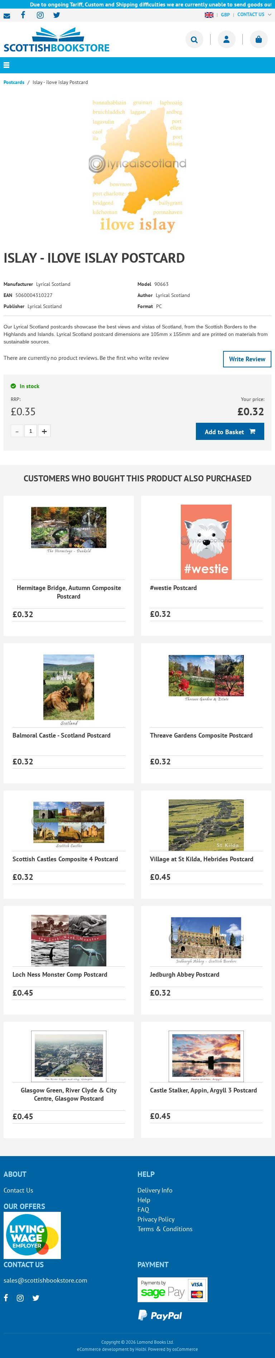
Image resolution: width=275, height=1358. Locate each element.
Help (144, 1200)
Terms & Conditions (165, 1229)
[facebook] (21, 15)
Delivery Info (155, 1190)
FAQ (143, 1209)
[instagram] (37, 15)
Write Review (247, 359)
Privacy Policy (156, 1219)
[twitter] (53, 15)
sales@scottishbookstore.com (9, 16)
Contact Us (18, 1190)
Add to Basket (225, 432)
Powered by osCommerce (173, 1349)
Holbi (140, 1349)
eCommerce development (103, 1349)
